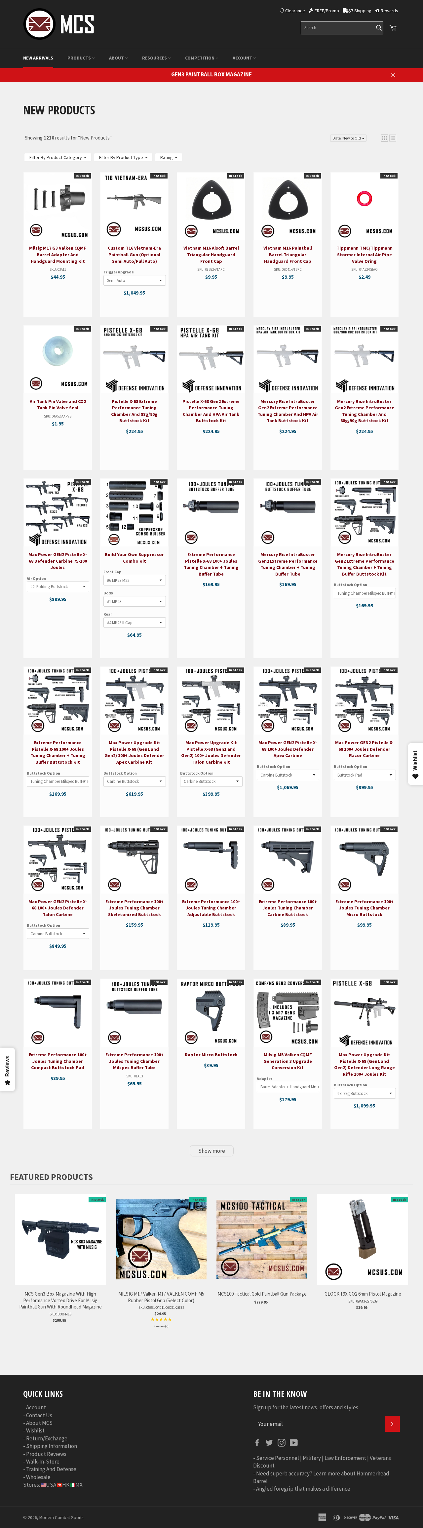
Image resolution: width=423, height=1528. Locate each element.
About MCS (39, 1423)
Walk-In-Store (42, 1461)
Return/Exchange (46, 1438)
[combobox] (342, 27)
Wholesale (38, 1477)
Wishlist (35, 1430)
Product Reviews (46, 1454)
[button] (384, 138)
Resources (155, 58)
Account (243, 58)
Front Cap (112, 571)
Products (79, 58)
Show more (211, 1150)
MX (79, 1484)
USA (51, 1484)
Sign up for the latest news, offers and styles (305, 1407)
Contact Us (39, 1415)
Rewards (389, 11)
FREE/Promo (327, 11)
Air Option (36, 578)
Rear (107, 614)
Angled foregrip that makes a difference (303, 1488)
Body (108, 592)
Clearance (295, 11)
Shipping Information (51, 1446)
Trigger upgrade (118, 271)
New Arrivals (38, 58)
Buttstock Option (350, 584)
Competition (200, 58)
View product (57, 228)
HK (65, 1484)
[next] (406, 1266)
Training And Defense (51, 1469)
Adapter (264, 1078)
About (117, 58)
